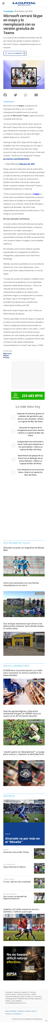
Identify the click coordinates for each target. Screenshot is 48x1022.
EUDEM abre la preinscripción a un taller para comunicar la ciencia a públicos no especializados (23, 672)
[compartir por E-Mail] (39, 95)
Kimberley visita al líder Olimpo (16, 852)
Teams (36, 194)
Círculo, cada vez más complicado (17, 881)
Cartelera (21, 1011)
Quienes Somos (30, 1011)
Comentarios (8, 101)
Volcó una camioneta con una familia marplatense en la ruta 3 (21, 584)
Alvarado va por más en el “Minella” (22, 840)
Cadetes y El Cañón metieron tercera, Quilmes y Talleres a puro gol (21, 910)
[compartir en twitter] (19, 95)
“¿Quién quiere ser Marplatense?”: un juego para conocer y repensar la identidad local (24, 753)
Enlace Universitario (36, 681)
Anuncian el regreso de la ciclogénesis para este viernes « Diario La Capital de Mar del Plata (28, 431)
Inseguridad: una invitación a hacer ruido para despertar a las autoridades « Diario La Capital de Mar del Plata (28, 445)
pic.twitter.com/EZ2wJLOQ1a (16, 159)
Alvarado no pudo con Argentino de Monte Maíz (23, 548)
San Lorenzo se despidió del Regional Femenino (15, 897)
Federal (7, 834)
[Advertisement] (28, 374)
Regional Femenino (10, 894)
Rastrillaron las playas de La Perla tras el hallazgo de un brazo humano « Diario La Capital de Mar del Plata (28, 459)
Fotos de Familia (10, 1011)
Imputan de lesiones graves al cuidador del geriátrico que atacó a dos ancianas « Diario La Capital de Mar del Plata (28, 417)
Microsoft (8, 353)
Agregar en (15, 53)
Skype (7, 355)
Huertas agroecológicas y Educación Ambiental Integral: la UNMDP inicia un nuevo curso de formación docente (22, 713)
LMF (42, 916)
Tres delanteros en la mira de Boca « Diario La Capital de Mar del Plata (28, 472)
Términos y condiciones (13, 1014)
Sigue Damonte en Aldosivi (14, 867)
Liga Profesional (9, 864)
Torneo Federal (9, 879)
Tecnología (8, 11)
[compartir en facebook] (8, 95)
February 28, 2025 (27, 164)
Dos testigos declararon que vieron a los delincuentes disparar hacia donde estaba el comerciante (23, 626)
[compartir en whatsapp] (29, 95)
